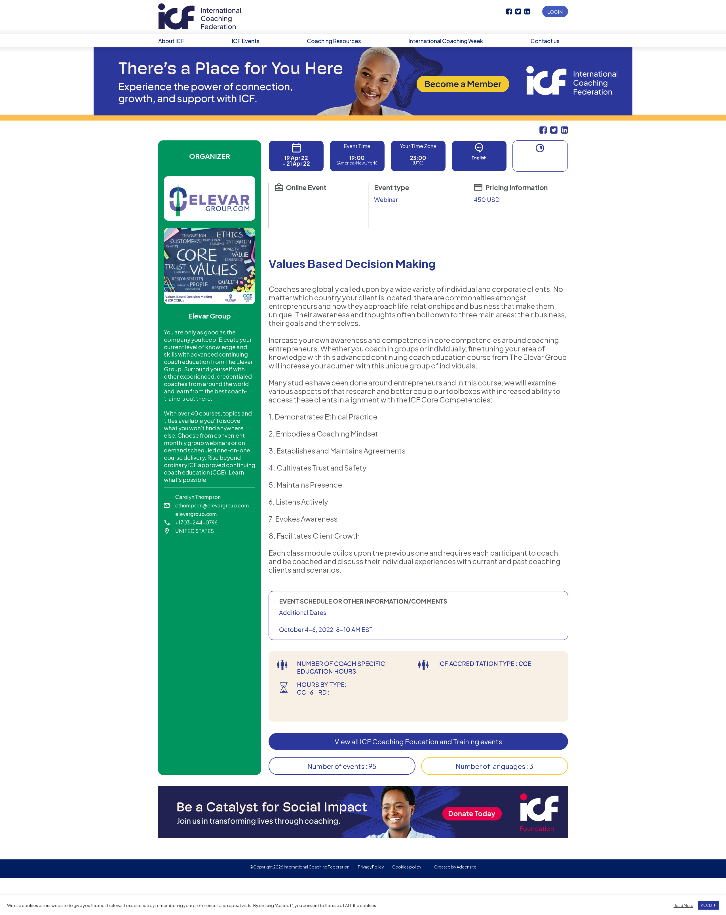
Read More (683, 905)
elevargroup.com (196, 514)
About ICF (171, 40)
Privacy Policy (371, 866)
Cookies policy (406, 866)
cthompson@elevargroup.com (212, 505)
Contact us (545, 40)
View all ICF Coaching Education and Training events (418, 741)
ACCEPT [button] (708, 905)
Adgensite (466, 866)
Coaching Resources (334, 40)
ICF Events (245, 40)
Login (555, 12)
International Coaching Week (445, 40)
